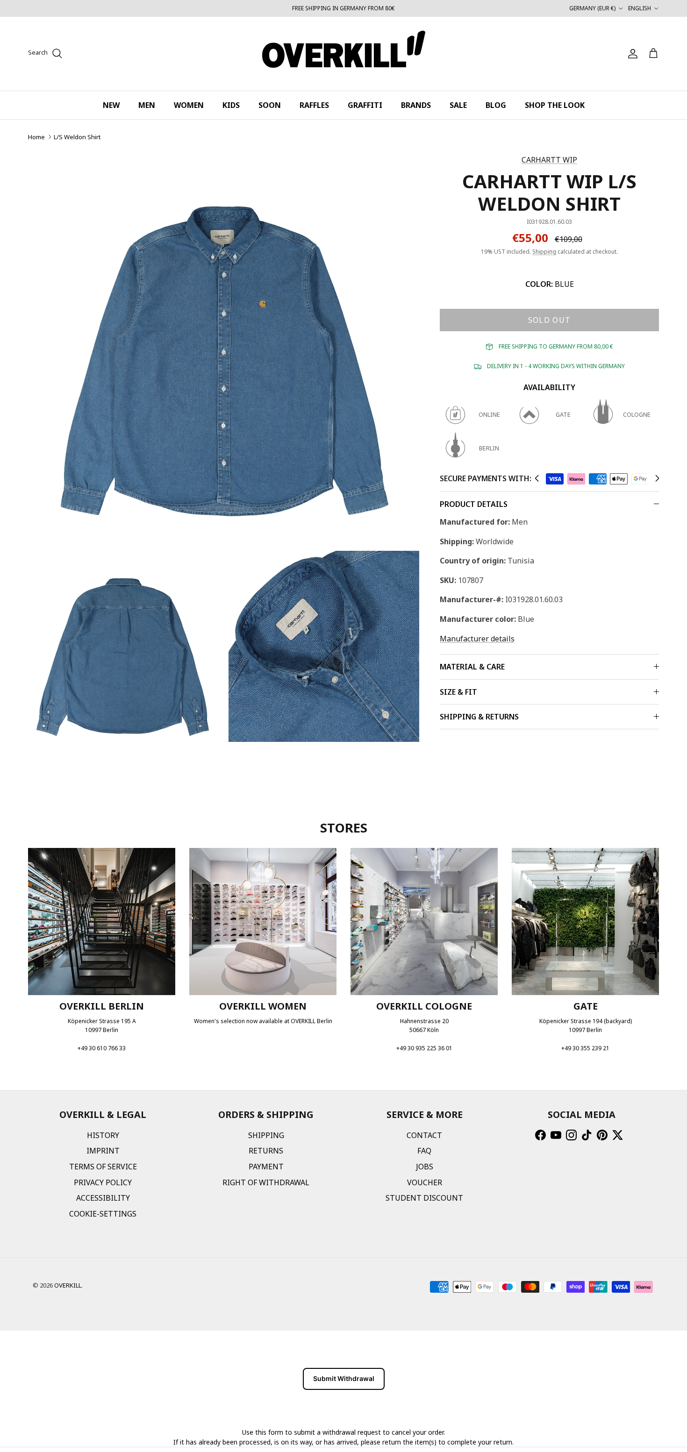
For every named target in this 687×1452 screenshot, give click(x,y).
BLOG (496, 105)
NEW (111, 105)
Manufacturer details (477, 638)
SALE (458, 105)
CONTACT (424, 1135)
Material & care (472, 667)
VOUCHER (424, 1182)
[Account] (630, 53)
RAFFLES (314, 105)
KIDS (231, 105)
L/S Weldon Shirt (77, 137)
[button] (536, 478)
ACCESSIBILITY (103, 1198)
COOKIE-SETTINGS (102, 1214)
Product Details (474, 504)
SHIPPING (266, 1135)
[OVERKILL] (343, 54)
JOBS (424, 1166)
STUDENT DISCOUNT (424, 1198)
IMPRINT (103, 1151)
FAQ (424, 1151)
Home (36, 137)
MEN (146, 105)
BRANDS (416, 105)
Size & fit (458, 692)
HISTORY (103, 1135)
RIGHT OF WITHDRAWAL (265, 1182)
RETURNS (266, 1151)
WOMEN (189, 105)
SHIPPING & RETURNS (479, 717)
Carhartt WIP (549, 160)
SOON (269, 105)
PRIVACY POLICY (103, 1182)
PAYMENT (266, 1166)
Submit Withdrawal (343, 1378)
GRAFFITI (365, 105)
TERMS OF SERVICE (103, 1166)
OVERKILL (67, 1285)
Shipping (544, 252)
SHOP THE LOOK (555, 105)
